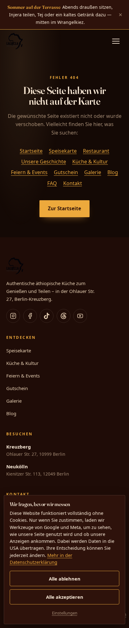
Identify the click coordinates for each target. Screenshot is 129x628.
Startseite (31, 150)
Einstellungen (64, 613)
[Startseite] (14, 41)
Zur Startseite (64, 208)
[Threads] (63, 316)
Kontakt (72, 183)
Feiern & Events (29, 172)
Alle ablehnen (64, 579)
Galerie (92, 172)
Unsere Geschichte (43, 161)
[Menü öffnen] (116, 41)
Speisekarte (63, 150)
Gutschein (66, 172)
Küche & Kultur (90, 161)
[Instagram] (13, 316)
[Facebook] (30, 316)
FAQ (52, 183)
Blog (112, 172)
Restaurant (96, 150)
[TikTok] (47, 316)
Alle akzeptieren (64, 597)
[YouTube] (80, 316)
